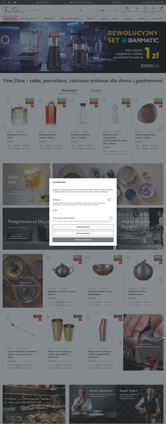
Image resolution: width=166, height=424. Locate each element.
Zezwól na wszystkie (83, 240)
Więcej (55, 210)
